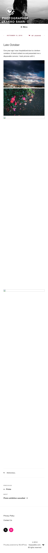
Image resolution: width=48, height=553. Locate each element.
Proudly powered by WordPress (15, 545)
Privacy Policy (8, 515)
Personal (11, 473)
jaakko (37, 35)
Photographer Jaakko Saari (15, 20)
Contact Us (7, 520)
